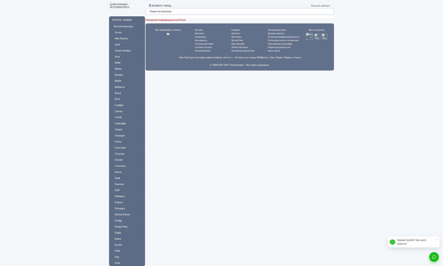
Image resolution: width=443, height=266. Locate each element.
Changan (120, 135)
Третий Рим (237, 40)
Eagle (118, 232)
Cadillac (119, 105)
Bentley (119, 74)
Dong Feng (121, 226)
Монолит (235, 33)
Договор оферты (276, 33)
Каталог (199, 30)
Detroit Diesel (122, 214)
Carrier (119, 111)
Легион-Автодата (239, 47)
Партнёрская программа (280, 44)
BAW (117, 62)
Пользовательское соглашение (283, 40)
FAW (117, 250)
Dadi (117, 178)
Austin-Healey (123, 50)
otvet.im (227, 57)
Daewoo (119, 184)
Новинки (235, 30)
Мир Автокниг (238, 44)
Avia (117, 56)
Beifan (118, 68)
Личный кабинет (320, 5)
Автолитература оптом (242, 51)
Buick (118, 93)
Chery (118, 141)
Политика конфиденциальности (283, 37)
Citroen (119, 159)
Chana (118, 129)
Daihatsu (120, 196)
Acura (118, 32)
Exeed (118, 244)
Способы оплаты (203, 47)
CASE (118, 117)
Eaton (118, 238)
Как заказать (201, 40)
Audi (117, 44)
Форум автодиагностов (279, 47)
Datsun (119, 202)
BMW (118, 80)
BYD (117, 99)
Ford (117, 262)
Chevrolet (120, 147)
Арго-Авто (236, 37)
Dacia (118, 171)
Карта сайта (274, 51)
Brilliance (120, 86)
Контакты (199, 33)
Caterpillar (120, 123)
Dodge (118, 220)
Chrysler (119, 153)
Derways (120, 208)
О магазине (200, 37)
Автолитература (123, 26)
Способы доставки (204, 44)
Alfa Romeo (121, 38)
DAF (117, 190)
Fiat (117, 256)
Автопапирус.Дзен (277, 30)
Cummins (120, 165)
